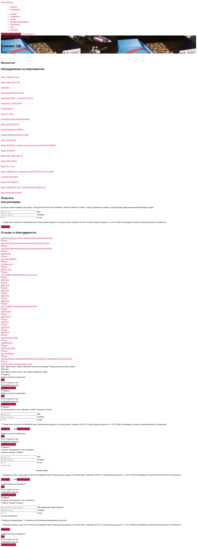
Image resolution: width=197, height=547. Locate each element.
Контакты (14, 29)
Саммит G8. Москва (21, 36)
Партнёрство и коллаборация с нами (16, 364)
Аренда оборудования (19, 21)
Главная (13, 6)
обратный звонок (11, 34)
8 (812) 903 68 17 (28, 34)
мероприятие (6, 36)
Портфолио (15, 24)
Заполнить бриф (23, 429)
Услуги (13, 19)
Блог (12, 27)
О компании (15, 9)
